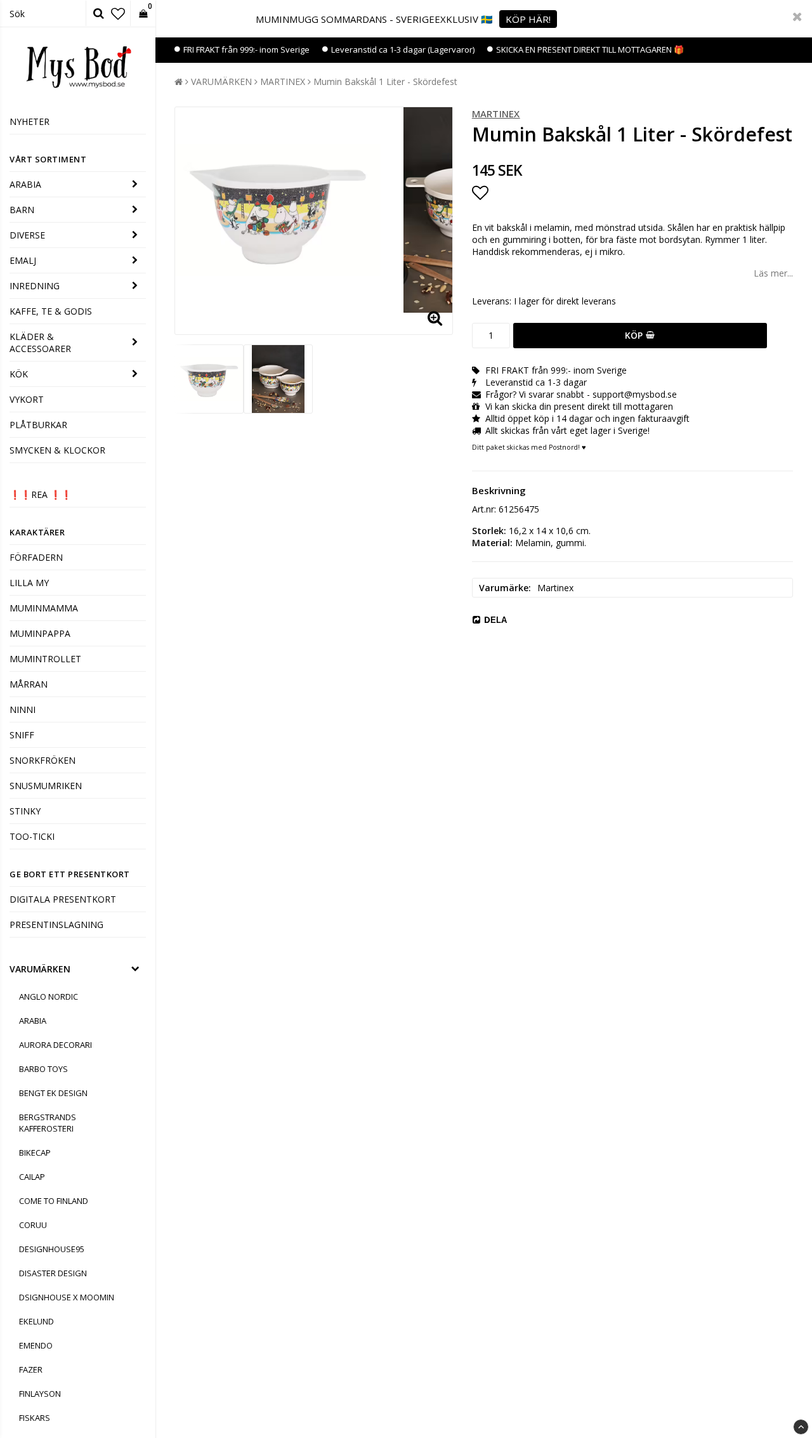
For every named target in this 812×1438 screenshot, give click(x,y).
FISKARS (34, 1417)
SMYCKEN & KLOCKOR (57, 450)
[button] (118, 13)
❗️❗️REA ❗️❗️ (41, 494)
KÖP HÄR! (528, 19)
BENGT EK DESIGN (53, 1093)
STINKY (25, 811)
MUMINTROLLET (45, 659)
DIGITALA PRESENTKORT (63, 899)
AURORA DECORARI (55, 1044)
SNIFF (22, 735)
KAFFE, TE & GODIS (51, 311)
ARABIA (25, 184)
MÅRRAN (29, 684)
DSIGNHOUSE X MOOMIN (66, 1297)
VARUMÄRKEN (40, 969)
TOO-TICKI (32, 836)
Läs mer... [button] (773, 273)
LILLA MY (29, 583)
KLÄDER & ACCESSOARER (40, 342)
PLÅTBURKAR (38, 425)
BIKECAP (35, 1152)
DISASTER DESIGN (53, 1273)
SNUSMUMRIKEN (46, 786)
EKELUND (36, 1321)
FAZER (31, 1369)
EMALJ (23, 260)
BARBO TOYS (43, 1069)
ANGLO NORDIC (48, 996)
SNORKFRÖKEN (42, 760)
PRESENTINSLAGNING (56, 924)
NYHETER (29, 121)
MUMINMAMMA (44, 608)
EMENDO (36, 1345)
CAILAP (32, 1176)
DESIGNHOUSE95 (51, 1249)
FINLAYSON (40, 1393)
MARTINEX (282, 81)
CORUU (33, 1225)
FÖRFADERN (36, 557)
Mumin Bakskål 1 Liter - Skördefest (385, 81)
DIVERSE (27, 235)
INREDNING (35, 286)
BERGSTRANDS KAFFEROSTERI (47, 1122)
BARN (22, 210)
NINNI (23, 709)
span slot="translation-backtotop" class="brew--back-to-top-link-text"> (801, 1427)
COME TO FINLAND (53, 1200)
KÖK (19, 374)
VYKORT (27, 399)
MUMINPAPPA (40, 633)
